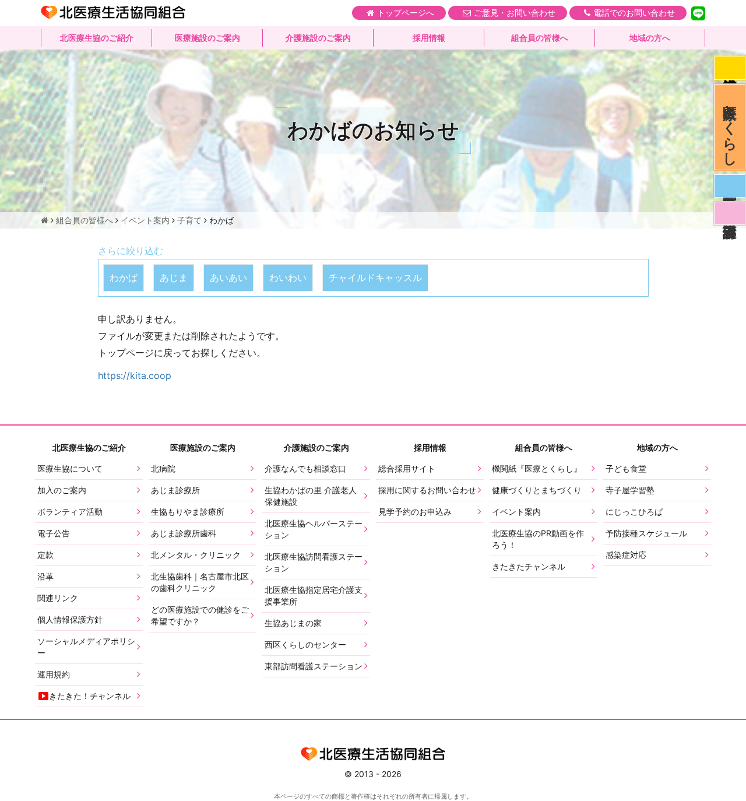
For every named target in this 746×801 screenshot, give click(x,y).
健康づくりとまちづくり (537, 490)
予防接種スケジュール (646, 533)
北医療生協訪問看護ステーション (314, 562)
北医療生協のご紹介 (96, 38)
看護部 (729, 213)
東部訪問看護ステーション (314, 666)
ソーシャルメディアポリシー (86, 647)
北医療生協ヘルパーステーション (314, 529)
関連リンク (57, 598)
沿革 (45, 576)
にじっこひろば (634, 512)
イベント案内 (516, 512)
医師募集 (729, 186)
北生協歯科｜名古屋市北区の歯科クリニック (200, 582)
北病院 (163, 468)
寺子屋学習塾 (630, 490)
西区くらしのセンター (305, 644)
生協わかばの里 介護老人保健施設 (311, 496)
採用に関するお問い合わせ (427, 490)
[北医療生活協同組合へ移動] (44, 220)
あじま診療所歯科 (183, 533)
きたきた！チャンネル (90, 696)
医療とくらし (730, 127)
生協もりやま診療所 (187, 512)
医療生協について (70, 468)
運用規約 (53, 674)
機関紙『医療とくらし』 (537, 468)
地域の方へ (649, 38)
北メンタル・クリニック (196, 555)
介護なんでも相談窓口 (305, 468)
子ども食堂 (626, 468)
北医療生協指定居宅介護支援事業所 (314, 595)
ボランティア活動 (70, 512)
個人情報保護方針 (70, 619)
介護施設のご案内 (318, 38)
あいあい (228, 277)
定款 (45, 555)
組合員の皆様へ (539, 38)
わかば (124, 277)
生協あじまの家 (293, 623)
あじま (174, 277)
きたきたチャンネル (528, 566)
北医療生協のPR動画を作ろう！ (538, 539)
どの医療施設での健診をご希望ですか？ (200, 615)
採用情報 (429, 38)
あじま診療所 (175, 490)
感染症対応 (729, 68)
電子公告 (53, 533)
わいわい (288, 277)
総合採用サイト (406, 468)
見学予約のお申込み (415, 512)
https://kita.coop (134, 375)
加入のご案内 (61, 490)
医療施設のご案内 (207, 38)
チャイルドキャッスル (375, 277)
